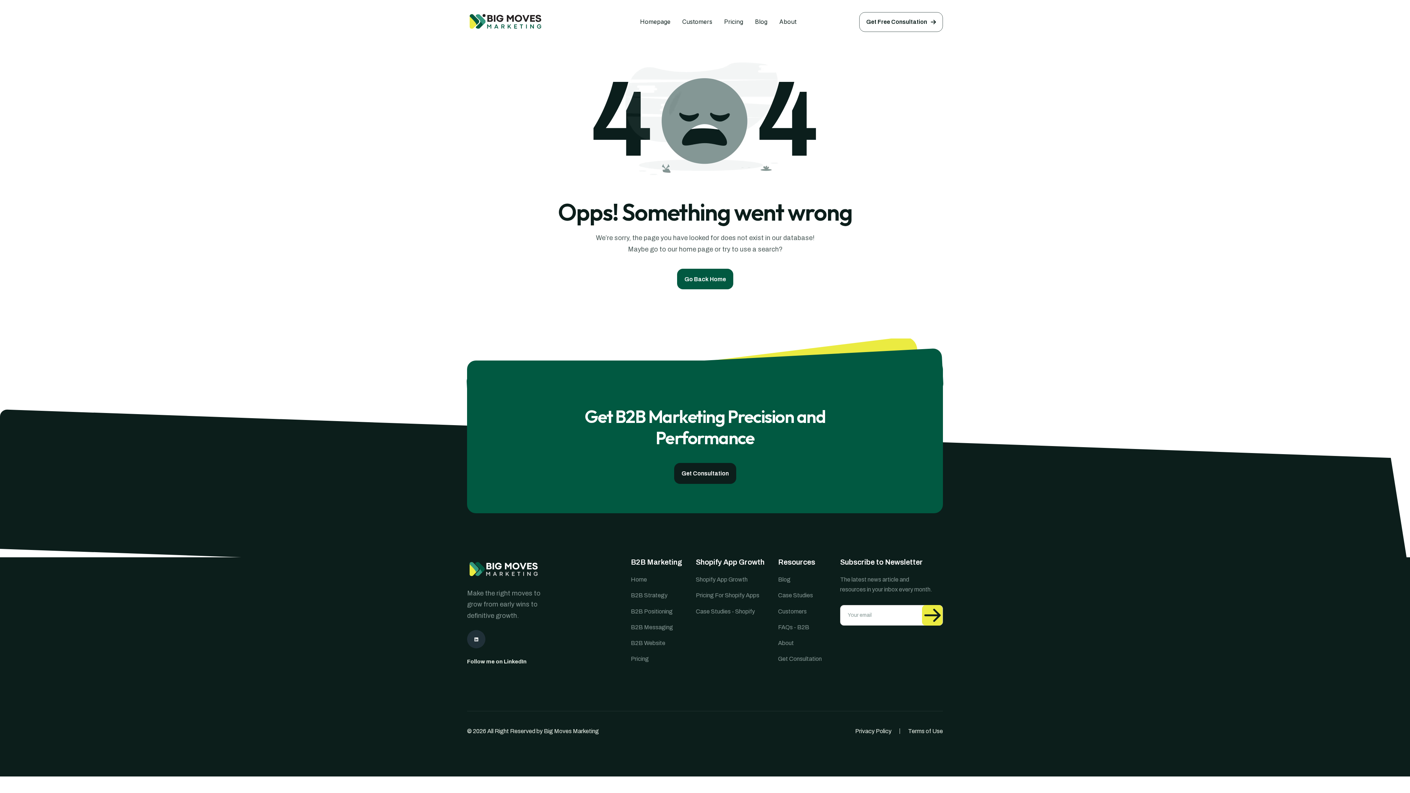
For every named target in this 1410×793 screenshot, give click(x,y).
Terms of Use (925, 731)
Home (639, 579)
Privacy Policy (873, 731)
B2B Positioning (652, 611)
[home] (522, 22)
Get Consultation (800, 659)
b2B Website (648, 643)
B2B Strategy (649, 595)
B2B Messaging (652, 627)
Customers (697, 21)
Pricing (733, 21)
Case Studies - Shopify (725, 611)
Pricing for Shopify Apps (727, 595)
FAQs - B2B (793, 627)
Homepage (655, 21)
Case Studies (795, 595)
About (787, 21)
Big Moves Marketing (571, 731)
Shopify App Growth (722, 579)
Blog (761, 21)
